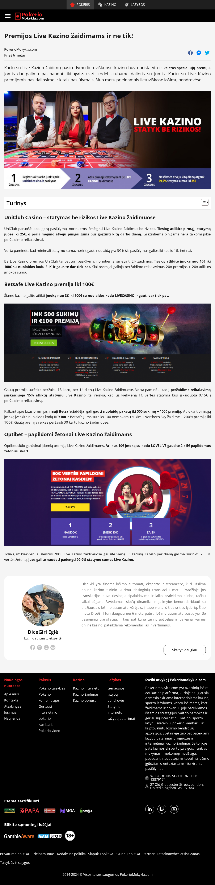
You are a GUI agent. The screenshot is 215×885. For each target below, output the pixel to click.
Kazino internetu (86, 688)
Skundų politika (128, 854)
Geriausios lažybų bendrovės (116, 694)
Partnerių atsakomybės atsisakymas (171, 854)
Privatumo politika (14, 854)
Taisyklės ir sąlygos (15, 862)
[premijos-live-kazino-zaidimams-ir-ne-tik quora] (46, 647)
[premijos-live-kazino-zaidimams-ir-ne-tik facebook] (32, 648)
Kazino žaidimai (85, 694)
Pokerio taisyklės (52, 688)
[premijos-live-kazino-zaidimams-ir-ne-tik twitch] (39, 648)
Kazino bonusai (85, 700)
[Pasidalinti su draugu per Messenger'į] (198, 52)
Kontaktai (11, 700)
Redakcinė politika (71, 854)
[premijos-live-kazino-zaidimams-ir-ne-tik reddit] (52, 648)
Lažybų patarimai (121, 718)
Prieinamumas (43, 854)
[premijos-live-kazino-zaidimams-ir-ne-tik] (43, 605)
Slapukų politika (100, 854)
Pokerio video (49, 730)
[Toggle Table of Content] (107, 202)
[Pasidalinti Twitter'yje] (207, 52)
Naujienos (12, 718)
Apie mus (11, 694)
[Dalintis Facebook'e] (190, 52)
